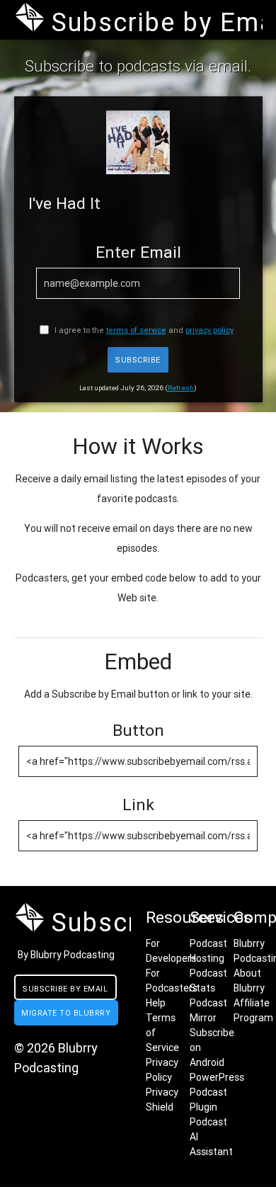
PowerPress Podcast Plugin (217, 1092)
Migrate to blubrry (65, 1013)
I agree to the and (143, 330)
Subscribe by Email (65, 989)
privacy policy (209, 330)
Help (156, 1002)
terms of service (136, 330)
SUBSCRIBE (138, 360)
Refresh (181, 387)
